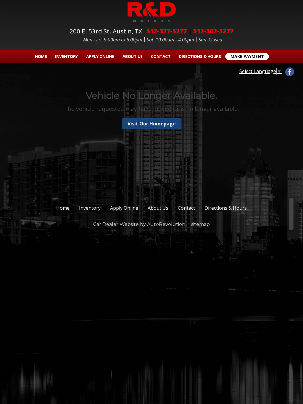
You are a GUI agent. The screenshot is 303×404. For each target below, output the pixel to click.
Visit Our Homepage (152, 123)
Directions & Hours (200, 56)
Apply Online (100, 56)
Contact (161, 56)
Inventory (66, 56)
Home (41, 56)
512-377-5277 (166, 31)
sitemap (200, 224)
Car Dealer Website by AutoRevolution (139, 224)
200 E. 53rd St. (106, 31)
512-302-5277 (213, 31)
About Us (133, 56)
